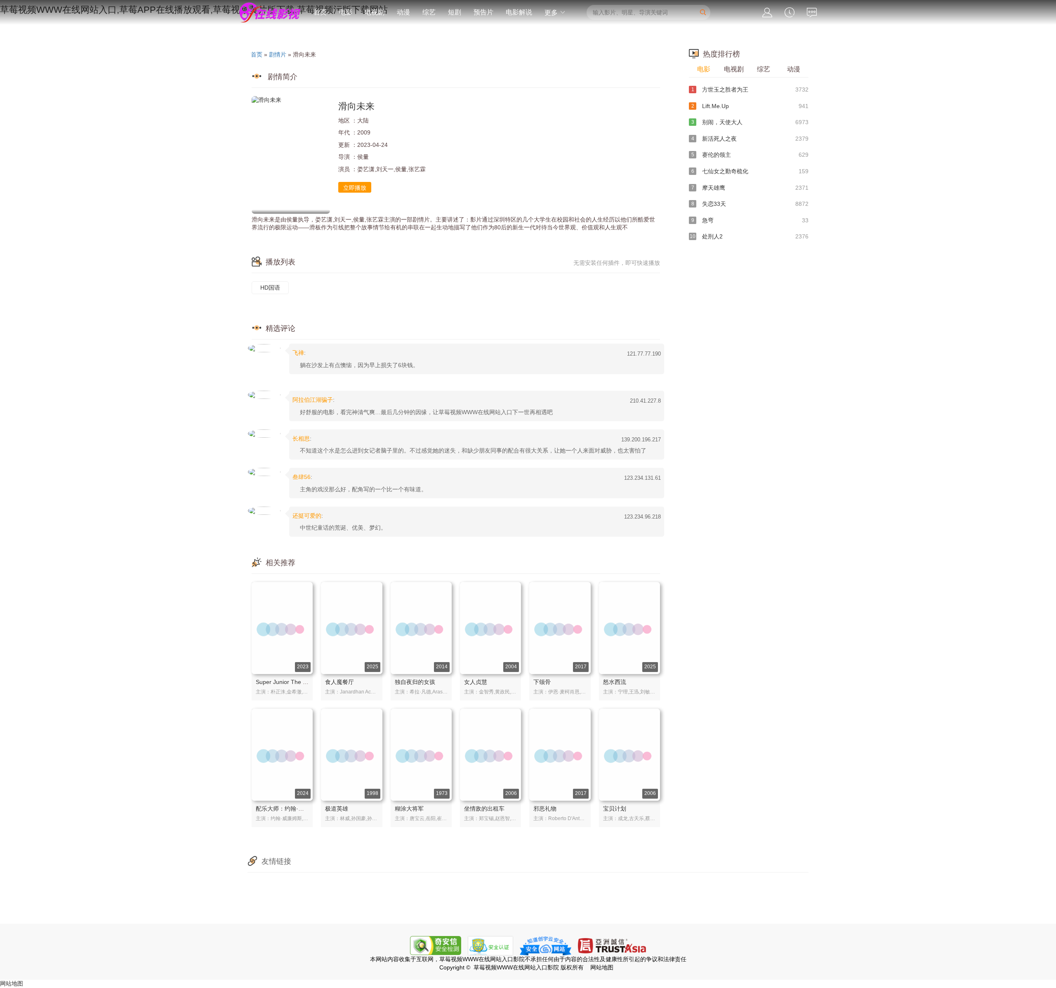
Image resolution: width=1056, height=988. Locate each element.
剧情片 (277, 54)
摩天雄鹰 (749, 187)
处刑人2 (749, 236)
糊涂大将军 (409, 808)
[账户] (767, 12)
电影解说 (519, 12)
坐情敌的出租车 (484, 808)
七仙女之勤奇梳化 (749, 171)
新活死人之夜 (749, 138)
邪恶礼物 (544, 808)
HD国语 (270, 287)
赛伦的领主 (749, 154)
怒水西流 (614, 682)
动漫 (403, 12)
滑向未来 (356, 106)
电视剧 (374, 12)
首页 (320, 12)
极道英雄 (336, 808)
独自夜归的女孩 (415, 682)
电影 (345, 12)
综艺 (429, 12)
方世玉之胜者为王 (749, 89)
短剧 (454, 12)
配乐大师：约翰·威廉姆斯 (288, 808)
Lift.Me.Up (749, 106)
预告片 (483, 12)
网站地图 (11, 983)
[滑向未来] (291, 155)
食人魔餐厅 (339, 682)
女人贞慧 (475, 682)
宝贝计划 (614, 808)
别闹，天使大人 (749, 122)
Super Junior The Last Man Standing (304, 682)
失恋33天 (749, 203)
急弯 (749, 220)
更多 (551, 12)
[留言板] (812, 12)
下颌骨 (542, 682)
